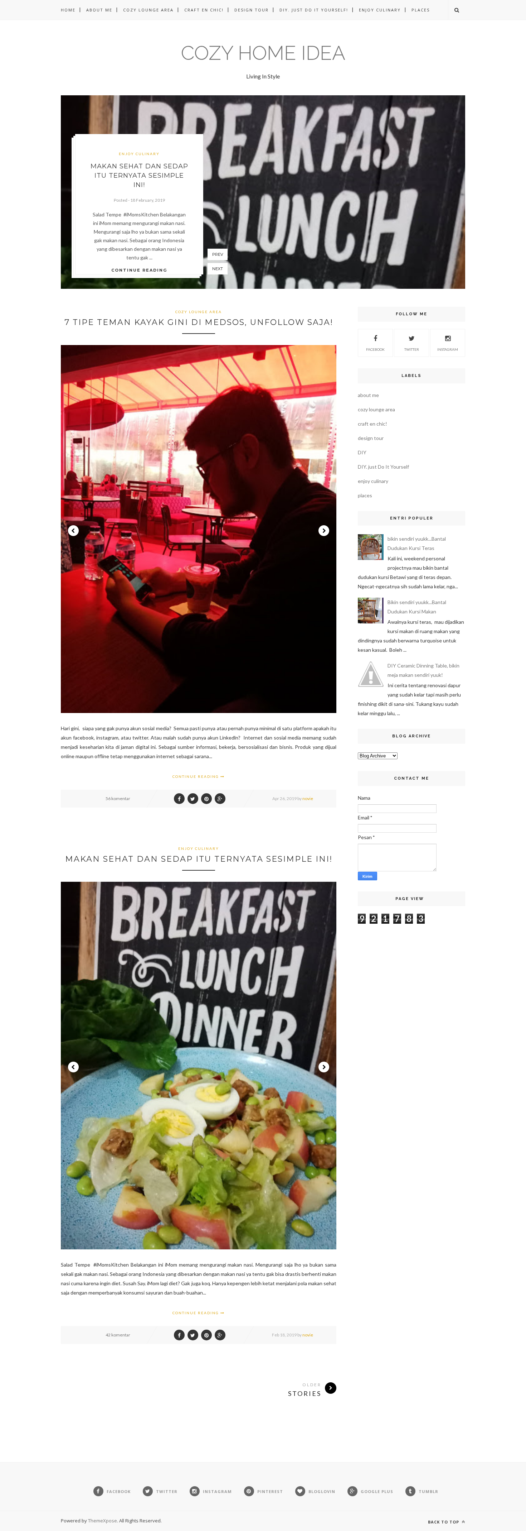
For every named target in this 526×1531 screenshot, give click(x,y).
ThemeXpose (102, 1520)
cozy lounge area (198, 312)
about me (368, 395)
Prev (217, 254)
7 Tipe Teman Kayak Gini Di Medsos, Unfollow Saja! (198, 322)
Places (420, 10)
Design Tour (251, 10)
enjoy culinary (139, 154)
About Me (99, 10)
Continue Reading (196, 776)
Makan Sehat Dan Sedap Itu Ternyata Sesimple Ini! (139, 175)
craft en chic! (372, 424)
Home (68, 10)
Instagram (447, 349)
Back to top (444, 1522)
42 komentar (118, 1335)
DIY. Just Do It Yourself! (313, 10)
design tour (371, 438)
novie (307, 798)
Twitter (411, 349)
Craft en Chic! (204, 10)
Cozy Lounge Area (148, 10)
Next (217, 268)
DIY (362, 452)
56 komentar (118, 798)
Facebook (375, 349)
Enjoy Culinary (380, 10)
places (365, 495)
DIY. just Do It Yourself (383, 467)
